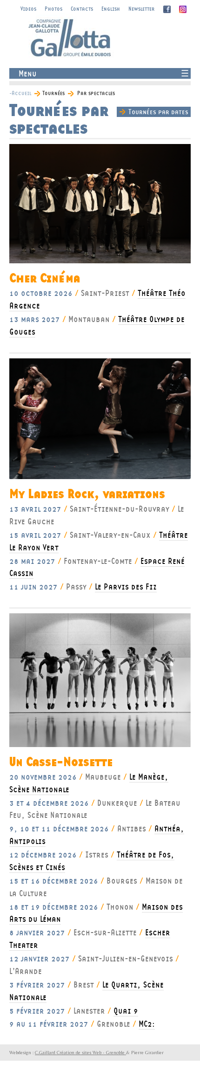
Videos (28, 8)
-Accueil (20, 92)
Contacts (82, 8)
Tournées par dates (158, 111)
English (110, 8)
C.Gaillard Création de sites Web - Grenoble (80, 1052)
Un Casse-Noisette (61, 762)
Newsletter (141, 8)
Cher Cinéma (44, 278)
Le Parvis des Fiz (126, 586)
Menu (28, 73)
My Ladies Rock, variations (87, 494)
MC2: (147, 1023)
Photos (53, 8)
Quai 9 (125, 1010)
